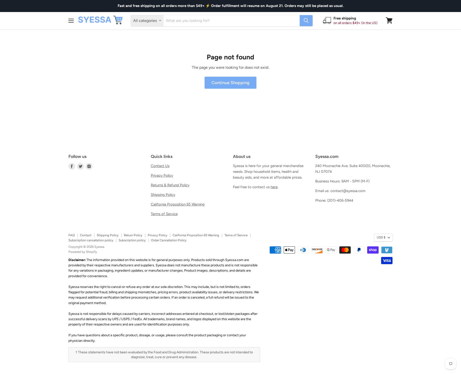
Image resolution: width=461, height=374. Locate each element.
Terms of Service (164, 214)
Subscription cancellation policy (90, 240)
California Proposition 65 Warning (178, 204)
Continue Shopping (230, 82)
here (274, 187)
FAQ (71, 235)
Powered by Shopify (82, 252)
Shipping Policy (163, 195)
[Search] (306, 20)
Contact (85, 235)
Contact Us (160, 166)
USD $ (381, 237)
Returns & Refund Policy (170, 185)
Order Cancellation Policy (169, 240)
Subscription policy (132, 240)
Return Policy (133, 235)
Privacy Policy (162, 175)
